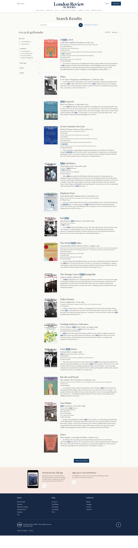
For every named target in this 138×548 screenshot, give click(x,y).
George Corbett (66, 140)
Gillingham (66, 53)
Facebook (89, 509)
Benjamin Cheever (70, 410)
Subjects (49, 10)
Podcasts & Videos (68, 10)
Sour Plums (65, 403)
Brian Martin (65, 356)
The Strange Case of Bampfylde (78, 274)
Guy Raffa (64, 133)
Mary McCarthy (66, 417)
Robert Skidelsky (66, 61)
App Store (63, 477)
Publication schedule (22, 507)
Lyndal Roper (65, 255)
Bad (64, 218)
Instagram (89, 504)
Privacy (31, 530)
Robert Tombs (65, 50)
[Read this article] (50, 48)
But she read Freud (69, 377)
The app (55, 504)
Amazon (51, 481)
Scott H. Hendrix (66, 259)
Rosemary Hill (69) (26, 55)
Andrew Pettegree (66, 251)
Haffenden (66, 170)
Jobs (18, 514)
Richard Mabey (66, 385)
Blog (57, 10)
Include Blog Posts (26, 41)
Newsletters (97, 10)
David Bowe (65, 137)
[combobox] (116, 32)
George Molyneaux (67, 46)
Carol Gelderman (66, 413)
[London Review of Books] (19, 524)
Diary (63, 77)
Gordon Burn (65, 306)
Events (81, 10)
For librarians (55, 507)
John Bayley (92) (25, 51)
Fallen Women (67, 299)
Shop (88, 10)
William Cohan (66, 200)
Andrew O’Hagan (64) (27, 57)
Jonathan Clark (66, 57)
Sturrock (67, 101)
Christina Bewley (66, 331)
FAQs (53, 512)
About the (21, 501)
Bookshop (20, 512)
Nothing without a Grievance (74, 324)
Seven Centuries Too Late (72, 126)
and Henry (68, 163)
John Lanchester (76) (26, 53)
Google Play (55, 479)
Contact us (55, 501)
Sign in (107, 3)
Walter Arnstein (66, 359)
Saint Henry (68, 349)
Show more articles (81, 460)
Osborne (66, 225)
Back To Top (118, 524)
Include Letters (25, 44)
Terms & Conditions (22, 530)
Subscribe (116, 3)
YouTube (88, 507)
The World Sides (70, 243)
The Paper (40, 10)
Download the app (52, 473)
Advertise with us (21, 509)
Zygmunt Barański (67, 147)
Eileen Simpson (66, 173)
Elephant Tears (67, 193)
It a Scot (66, 40)
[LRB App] (32, 479)
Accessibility (55, 509)
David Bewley (76, 331)
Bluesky (88, 501)
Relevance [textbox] (114, 32)
